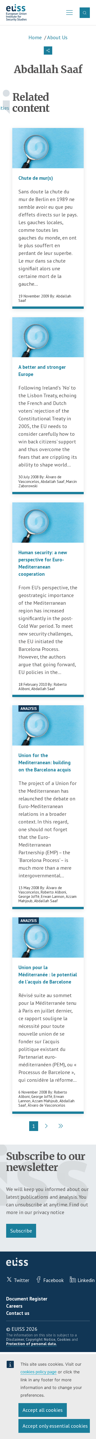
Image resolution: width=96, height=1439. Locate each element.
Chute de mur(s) (35, 178)
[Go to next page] (45, 1126)
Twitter (21, 1280)
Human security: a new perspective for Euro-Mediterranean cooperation (42, 563)
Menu (68, 12)
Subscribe (21, 1230)
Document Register (26, 1299)
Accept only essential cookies (55, 1426)
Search (85, 12)
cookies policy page (38, 1372)
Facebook (53, 1280)
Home (35, 37)
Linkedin (86, 1280)
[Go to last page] (60, 1126)
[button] (48, 50)
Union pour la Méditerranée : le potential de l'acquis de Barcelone (47, 974)
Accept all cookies (43, 1410)
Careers (14, 1306)
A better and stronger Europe (42, 370)
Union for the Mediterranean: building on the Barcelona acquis (44, 762)
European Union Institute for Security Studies (16, 12)
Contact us (17, 1313)
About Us (57, 37)
